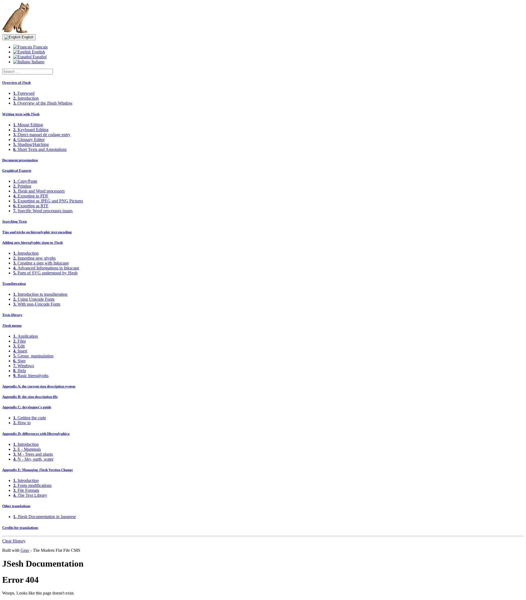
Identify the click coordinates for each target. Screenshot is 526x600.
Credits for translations (20, 528)
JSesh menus (12, 325)
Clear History (13, 541)
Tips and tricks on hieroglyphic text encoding (37, 232)
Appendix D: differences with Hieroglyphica (36, 434)
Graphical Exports (16, 170)
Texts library (12, 315)
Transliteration (14, 284)
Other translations (16, 506)
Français (40, 47)
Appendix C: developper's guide (26, 407)
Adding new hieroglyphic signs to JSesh (32, 242)
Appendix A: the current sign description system (38, 386)
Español (39, 56)
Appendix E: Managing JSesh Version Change (37, 470)
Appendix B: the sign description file (30, 397)
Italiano (37, 61)
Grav (25, 550)
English (27, 37)
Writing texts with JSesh (20, 114)
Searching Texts (14, 221)
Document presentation (20, 160)
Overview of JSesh (16, 83)
